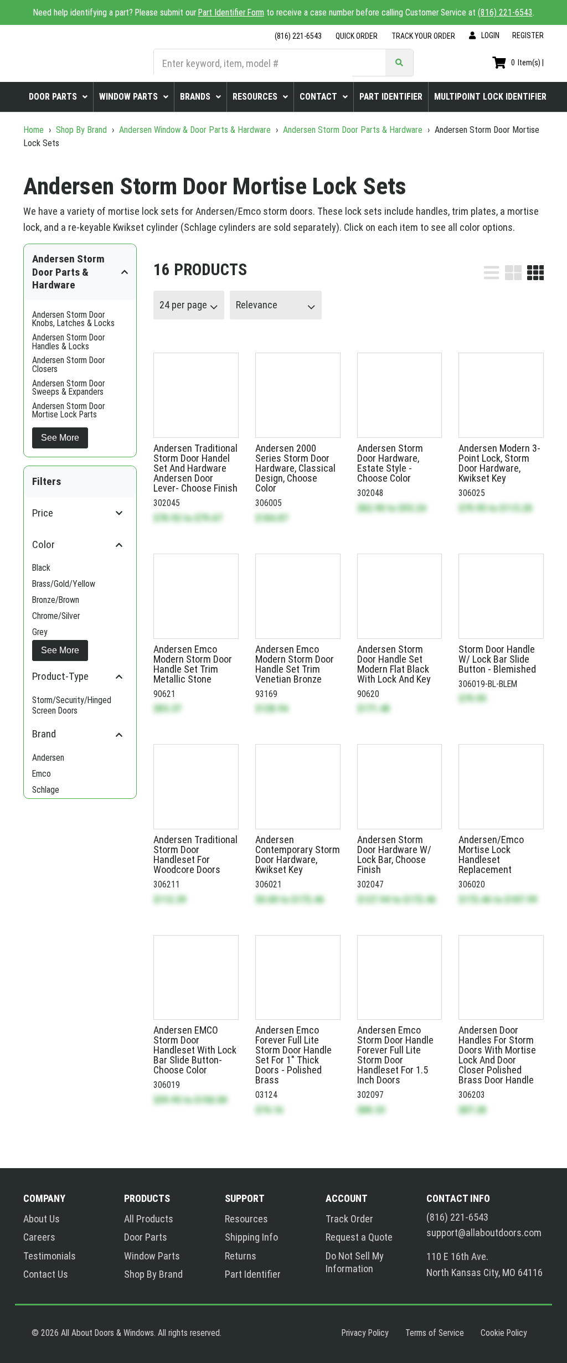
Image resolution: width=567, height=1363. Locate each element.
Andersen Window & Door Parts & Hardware (195, 130)
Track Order (349, 1219)
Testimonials (49, 1256)
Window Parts (152, 1256)
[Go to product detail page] (196, 395)
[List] (491, 273)
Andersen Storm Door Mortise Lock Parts (68, 410)
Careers (39, 1237)
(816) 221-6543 (505, 12)
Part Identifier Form (231, 12)
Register (528, 35)
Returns (240, 1256)
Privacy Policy (365, 1333)
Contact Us (45, 1274)
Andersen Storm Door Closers (68, 364)
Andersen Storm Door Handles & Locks (68, 342)
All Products (148, 1219)
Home (34, 130)
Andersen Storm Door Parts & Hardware (353, 130)
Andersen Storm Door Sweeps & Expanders (68, 387)
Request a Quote (359, 1237)
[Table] (513, 273)
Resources (246, 1219)
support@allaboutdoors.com (484, 1233)
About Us (41, 1219)
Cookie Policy (504, 1333)
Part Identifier (253, 1274)
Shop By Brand (81, 130)
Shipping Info (251, 1237)
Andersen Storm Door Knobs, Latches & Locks (73, 319)
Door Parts (145, 1237)
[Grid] (535, 273)
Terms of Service (434, 1333)
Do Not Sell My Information (355, 1262)
